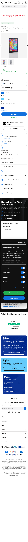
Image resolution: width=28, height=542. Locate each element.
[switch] (23, 272)
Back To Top (14, 399)
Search (25, 6)
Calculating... (4, 110)
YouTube (19, 419)
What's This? (7, 138)
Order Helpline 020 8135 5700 (12, 212)
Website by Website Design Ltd (14, 482)
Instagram (12, 419)
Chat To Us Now (14, 128)
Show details (18, 287)
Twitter (15, 419)
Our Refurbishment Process (7, 160)
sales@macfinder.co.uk (10, 215)
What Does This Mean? (11, 71)
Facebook (9, 419)
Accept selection (14, 298)
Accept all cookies (14, 292)
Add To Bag (14, 114)
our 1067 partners (12, 250)
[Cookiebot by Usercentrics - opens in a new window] (19, 242)
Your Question (6, 226)
